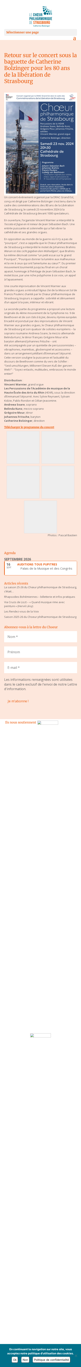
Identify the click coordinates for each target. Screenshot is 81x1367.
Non (25, 1359)
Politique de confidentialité (51, 1359)
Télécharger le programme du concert (29, 427)
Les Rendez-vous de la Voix (21, 611)
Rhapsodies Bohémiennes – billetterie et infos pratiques (39, 597)
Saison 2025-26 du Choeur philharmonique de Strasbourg (40, 617)
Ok (15, 1359)
